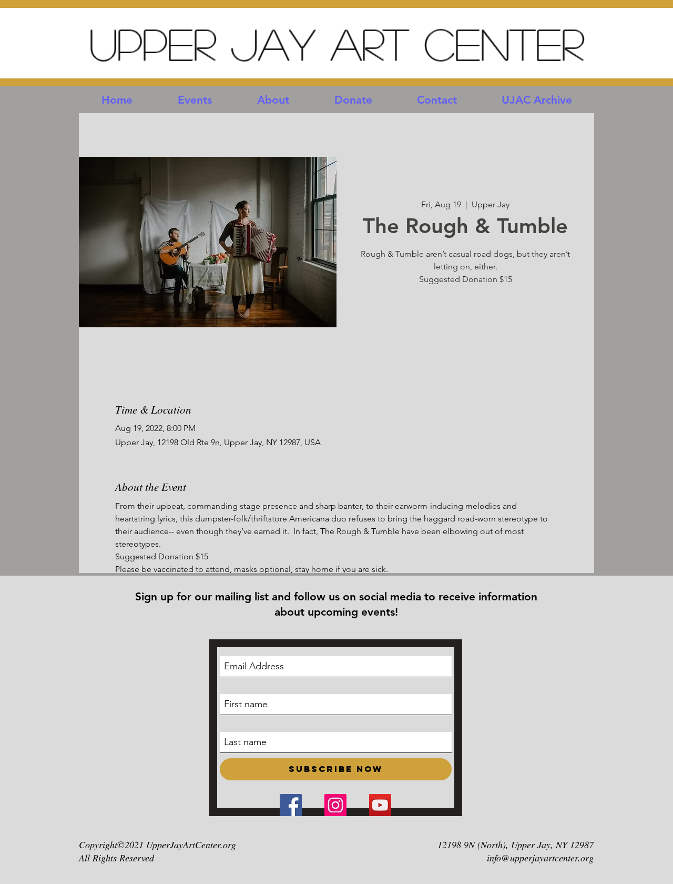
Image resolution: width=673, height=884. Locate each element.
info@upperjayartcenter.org (540, 857)
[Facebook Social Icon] (291, 805)
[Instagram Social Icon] (335, 805)
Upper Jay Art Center (336, 43)
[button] (194, 100)
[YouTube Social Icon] (380, 805)
